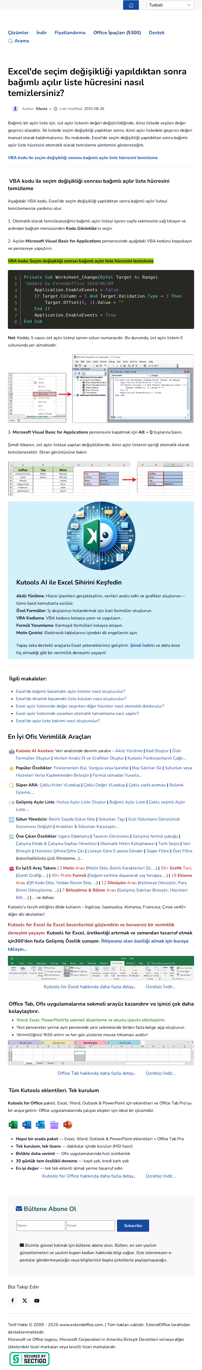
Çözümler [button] (18, 32)
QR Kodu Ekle (41, 883)
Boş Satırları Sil (146, 768)
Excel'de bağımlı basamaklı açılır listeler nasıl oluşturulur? (70, 691)
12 (60, 868)
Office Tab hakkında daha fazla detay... (97, 1073)
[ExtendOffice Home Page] (131, 5)
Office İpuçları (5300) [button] (117, 32)
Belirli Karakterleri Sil (130, 868)
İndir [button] (42, 32)
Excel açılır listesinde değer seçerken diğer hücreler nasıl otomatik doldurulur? (90, 706)
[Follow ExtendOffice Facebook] (12, 1300)
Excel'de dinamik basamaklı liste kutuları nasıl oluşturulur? (71, 699)
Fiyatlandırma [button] (70, 32)
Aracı (80, 868)
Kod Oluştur (157, 751)
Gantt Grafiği (29, 875)
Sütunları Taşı (112, 819)
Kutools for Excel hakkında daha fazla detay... (90, 987)
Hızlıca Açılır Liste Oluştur (81, 802)
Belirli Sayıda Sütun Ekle (72, 819)
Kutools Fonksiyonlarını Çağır (155, 758)
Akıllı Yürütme (129, 751)
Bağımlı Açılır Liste (127, 802)
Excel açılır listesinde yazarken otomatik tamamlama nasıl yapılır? (77, 713)
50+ (165, 868)
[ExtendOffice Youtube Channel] (37, 1300)
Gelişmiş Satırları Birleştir (143, 890)
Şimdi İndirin (142, 645)
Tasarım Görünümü (111, 836)
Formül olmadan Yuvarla (116, 775)
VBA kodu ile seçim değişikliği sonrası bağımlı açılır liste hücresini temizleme (83, 158)
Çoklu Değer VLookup (104, 785)
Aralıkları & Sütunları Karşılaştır (86, 826)
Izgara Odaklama (73, 836)
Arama (21, 41)
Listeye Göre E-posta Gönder (115, 851)
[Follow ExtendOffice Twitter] (24, 1300)
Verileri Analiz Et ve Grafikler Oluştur (89, 758)
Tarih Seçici (168, 844)
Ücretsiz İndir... (161, 987)
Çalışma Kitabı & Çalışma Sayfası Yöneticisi (56, 844)
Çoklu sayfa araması (147, 785)
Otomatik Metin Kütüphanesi (127, 844)
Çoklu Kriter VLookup (60, 785)
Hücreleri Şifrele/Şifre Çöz (59, 851)
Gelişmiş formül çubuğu (155, 836)
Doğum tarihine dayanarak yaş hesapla (125, 875)
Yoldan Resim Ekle (73, 883)
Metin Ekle (97, 868)
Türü (186, 868)
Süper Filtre (158, 851)
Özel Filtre (183, 851)
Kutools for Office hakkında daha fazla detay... (89, 1176)
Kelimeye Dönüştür (157, 883)
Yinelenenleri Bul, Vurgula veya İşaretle (91, 768)
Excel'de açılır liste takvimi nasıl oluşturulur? (58, 721)
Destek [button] (157, 32)
